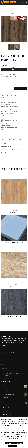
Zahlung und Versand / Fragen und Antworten (12, 373)
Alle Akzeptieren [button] (10, 443)
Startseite (6, 11)
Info (19, 446)
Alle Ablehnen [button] (19, 443)
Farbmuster (12, 11)
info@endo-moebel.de (6, 146)
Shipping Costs (13, 67)
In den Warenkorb (21, 88)
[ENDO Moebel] (8, 2)
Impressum (4, 368)
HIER (4, 116)
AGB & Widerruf (5, 375)
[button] (23, 18)
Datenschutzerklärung (7, 371)
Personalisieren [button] (13, 446)
